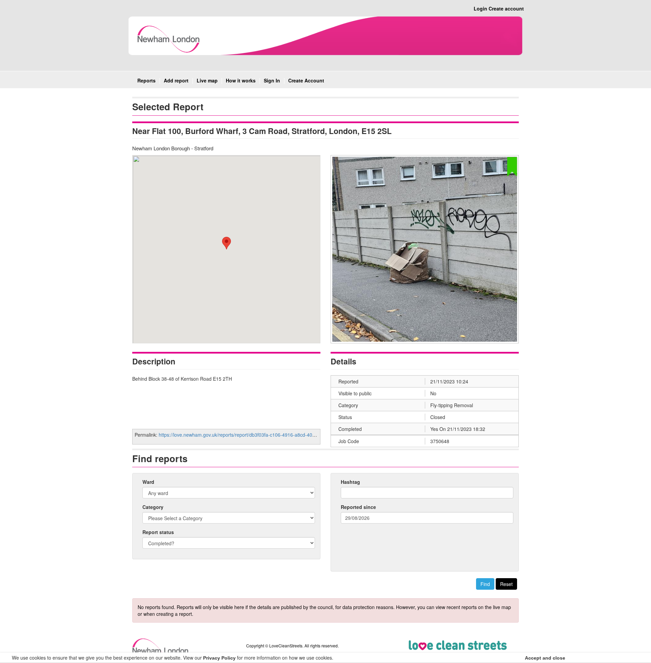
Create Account (306, 80)
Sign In (272, 80)
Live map (207, 80)
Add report (176, 80)
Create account (506, 8)
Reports (146, 80)
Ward (148, 481)
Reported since (358, 507)
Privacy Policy (219, 658)
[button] (226, 243)
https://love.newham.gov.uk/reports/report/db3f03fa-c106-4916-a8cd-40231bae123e (249, 434)
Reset (506, 584)
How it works (241, 80)
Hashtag (350, 481)
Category (152, 507)
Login (480, 8)
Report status (158, 532)
